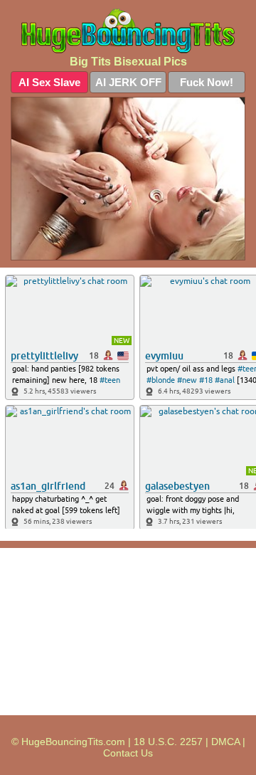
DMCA (225, 741)
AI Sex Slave (49, 82)
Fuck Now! (206, 82)
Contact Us (128, 753)
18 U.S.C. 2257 (168, 741)
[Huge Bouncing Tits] (128, 31)
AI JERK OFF (128, 82)
